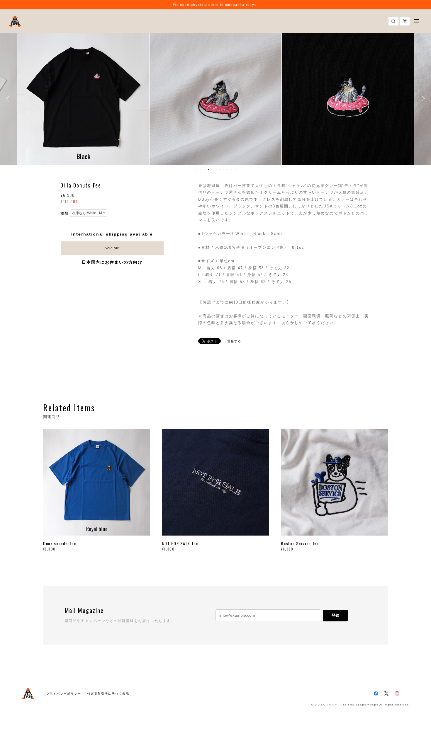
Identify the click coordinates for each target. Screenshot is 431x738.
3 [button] (204, 169)
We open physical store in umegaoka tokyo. (215, 4)
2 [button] (200, 169)
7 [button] (219, 169)
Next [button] (422, 99)
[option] (83, 99)
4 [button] (208, 169)
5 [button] (212, 169)
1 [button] (197, 169)
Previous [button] (9, 99)
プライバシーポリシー (63, 693)
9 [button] (227, 169)
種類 (64, 213)
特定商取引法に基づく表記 (108, 693)
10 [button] (231, 169)
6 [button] (216, 169)
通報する (234, 341)
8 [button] (223, 169)
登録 (335, 615)
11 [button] (235, 169)
